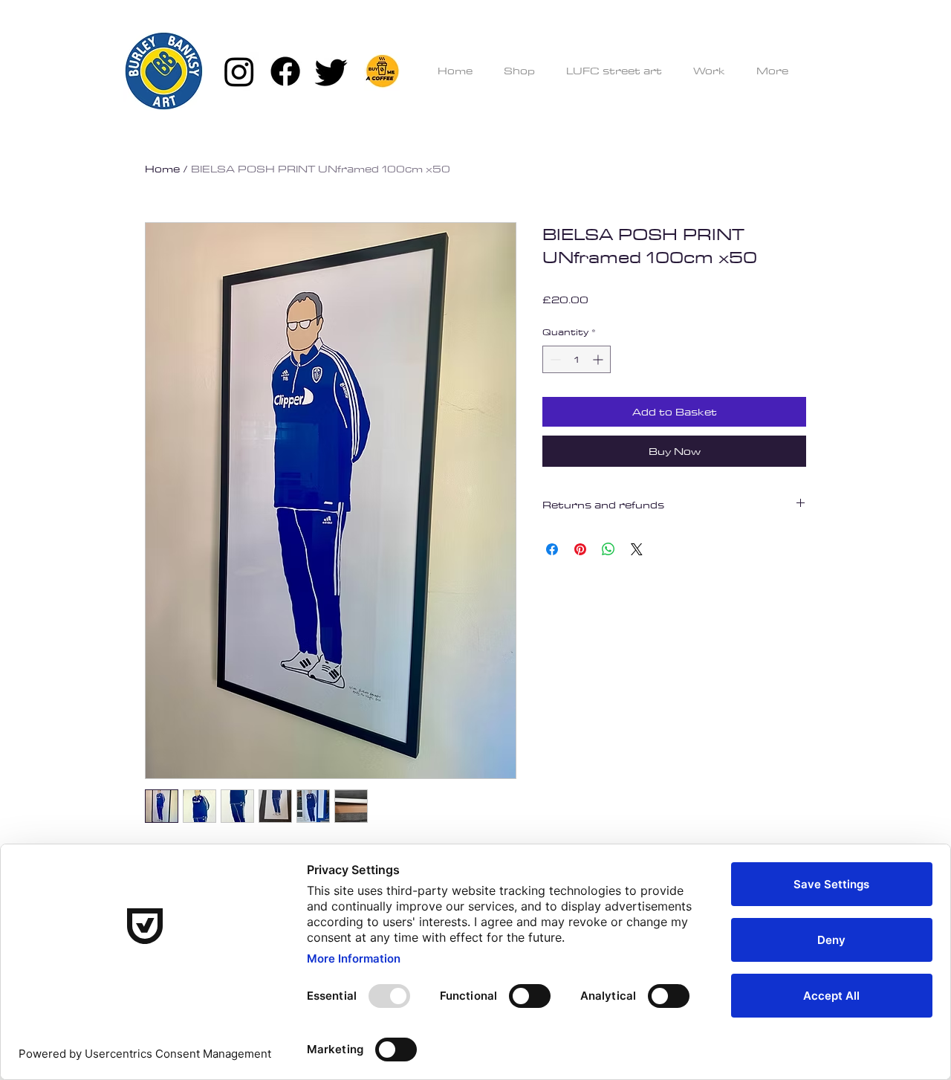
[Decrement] (554, 359)
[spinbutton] (576, 359)
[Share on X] (637, 549)
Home (162, 169)
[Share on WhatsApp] (608, 549)
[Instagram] (239, 71)
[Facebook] (285, 71)
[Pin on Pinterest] (580, 549)
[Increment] (599, 359)
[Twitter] (331, 71)
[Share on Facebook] (552, 549)
